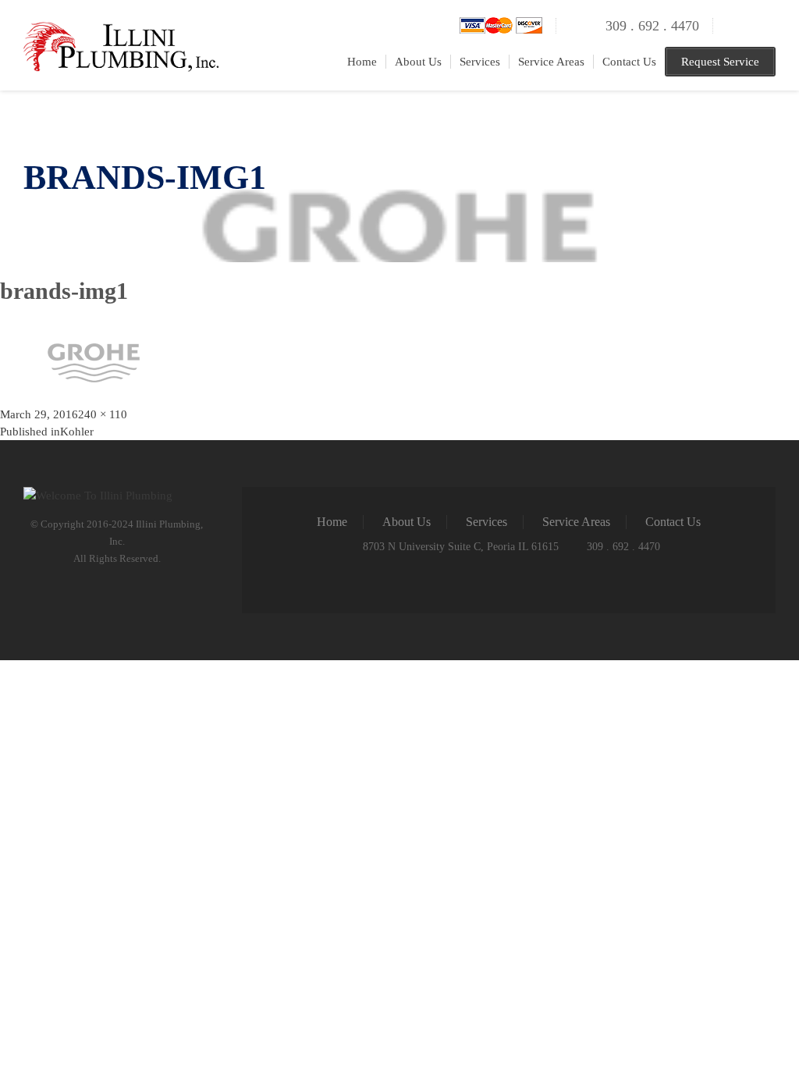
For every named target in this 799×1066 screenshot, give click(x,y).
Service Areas (551, 61)
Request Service (720, 61)
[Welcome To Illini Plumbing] (120, 30)
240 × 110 (102, 414)
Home (362, 61)
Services (480, 61)
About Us (418, 61)
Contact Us (629, 61)
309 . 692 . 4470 (652, 26)
